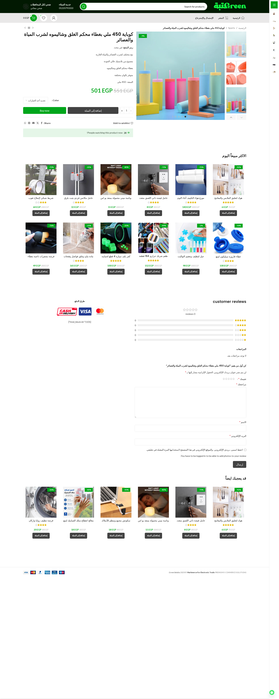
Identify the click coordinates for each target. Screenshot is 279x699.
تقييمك (242, 379)
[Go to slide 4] (175, 116)
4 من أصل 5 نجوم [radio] (226, 379)
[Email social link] (33, 123)
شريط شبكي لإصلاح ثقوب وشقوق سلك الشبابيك (41, 199)
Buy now (44, 110)
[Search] (83, 6)
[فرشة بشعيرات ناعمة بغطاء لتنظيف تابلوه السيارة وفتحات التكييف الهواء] (41, 238)
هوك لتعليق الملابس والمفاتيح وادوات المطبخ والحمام (228, 199)
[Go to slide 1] (185, 116)
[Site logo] (230, 6)
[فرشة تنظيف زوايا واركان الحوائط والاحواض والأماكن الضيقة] (41, 502)
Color (56, 100)
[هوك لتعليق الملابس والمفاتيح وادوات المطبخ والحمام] (228, 179)
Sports (231, 28)
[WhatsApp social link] (25, 123)
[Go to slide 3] (179, 116)
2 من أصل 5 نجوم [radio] (231, 379)
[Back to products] (29, 28)
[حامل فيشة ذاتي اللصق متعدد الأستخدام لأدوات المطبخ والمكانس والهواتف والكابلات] (153, 179)
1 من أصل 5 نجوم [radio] (233, 379)
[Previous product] (33, 28)
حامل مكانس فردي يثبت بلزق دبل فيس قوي (78, 199)
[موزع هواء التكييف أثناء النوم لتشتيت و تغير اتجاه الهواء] (190, 179)
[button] (241, 117)
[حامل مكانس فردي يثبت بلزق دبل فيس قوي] (78, 179)
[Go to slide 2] (182, 116)
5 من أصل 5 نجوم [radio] (224, 379)
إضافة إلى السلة (93, 110)
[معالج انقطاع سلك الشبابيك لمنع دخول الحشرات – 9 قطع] (78, 502)
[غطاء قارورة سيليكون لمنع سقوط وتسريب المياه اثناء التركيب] (228, 238)
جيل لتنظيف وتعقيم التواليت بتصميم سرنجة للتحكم (191, 258)
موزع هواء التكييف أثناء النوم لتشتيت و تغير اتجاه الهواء (190, 199)
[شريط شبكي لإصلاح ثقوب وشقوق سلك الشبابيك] (41, 179)
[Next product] (25, 28)
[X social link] (38, 123)
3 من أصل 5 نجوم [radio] (229, 379)
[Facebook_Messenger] (271, 692)
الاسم (242, 421)
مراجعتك (241, 384)
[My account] (54, 18)
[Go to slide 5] (172, 116)
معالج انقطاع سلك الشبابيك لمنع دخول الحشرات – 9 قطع (78, 522)
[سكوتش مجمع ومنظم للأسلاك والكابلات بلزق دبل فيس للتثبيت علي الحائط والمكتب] (115, 502)
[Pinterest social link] (29, 123)
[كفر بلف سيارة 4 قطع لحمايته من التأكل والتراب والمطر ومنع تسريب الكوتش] (115, 238)
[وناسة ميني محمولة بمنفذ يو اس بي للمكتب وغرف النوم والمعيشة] (115, 179)
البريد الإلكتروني (237, 435)
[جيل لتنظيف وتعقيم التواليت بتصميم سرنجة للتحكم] (190, 238)
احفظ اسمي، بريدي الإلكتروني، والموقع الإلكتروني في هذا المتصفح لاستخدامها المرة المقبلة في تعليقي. (194, 449)
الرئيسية (242, 28)
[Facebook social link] (42, 123)
